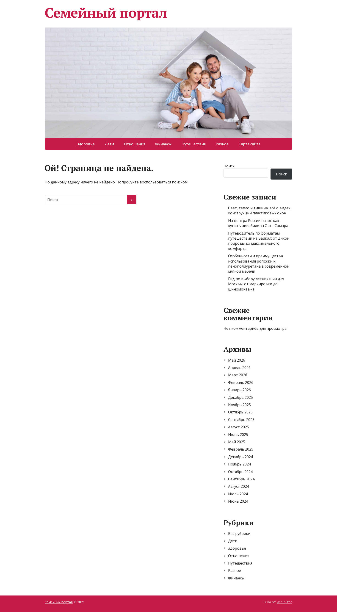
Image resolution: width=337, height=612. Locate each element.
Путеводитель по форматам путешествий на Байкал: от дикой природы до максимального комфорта (258, 241)
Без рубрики (239, 533)
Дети (109, 144)
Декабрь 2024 (240, 456)
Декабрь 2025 (240, 397)
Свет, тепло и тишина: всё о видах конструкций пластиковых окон (259, 210)
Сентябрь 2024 (241, 479)
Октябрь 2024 (240, 471)
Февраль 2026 (240, 382)
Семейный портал (106, 12)
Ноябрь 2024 (239, 464)
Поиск (229, 166)
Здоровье (86, 144)
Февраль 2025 (240, 449)
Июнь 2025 (238, 434)
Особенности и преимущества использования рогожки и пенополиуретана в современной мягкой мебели (258, 263)
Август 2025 (238, 426)
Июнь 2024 (238, 501)
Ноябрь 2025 (239, 404)
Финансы (163, 144)
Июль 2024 (238, 493)
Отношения (134, 144)
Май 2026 (236, 360)
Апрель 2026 (239, 367)
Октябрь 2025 (240, 412)
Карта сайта (249, 144)
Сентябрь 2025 (241, 419)
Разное (222, 144)
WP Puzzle (284, 602)
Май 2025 (236, 441)
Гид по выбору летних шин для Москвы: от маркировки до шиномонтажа (256, 284)
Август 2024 (238, 486)
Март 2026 (237, 374)
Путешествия (194, 144)
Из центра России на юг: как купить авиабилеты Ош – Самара (258, 223)
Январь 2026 (239, 389)
